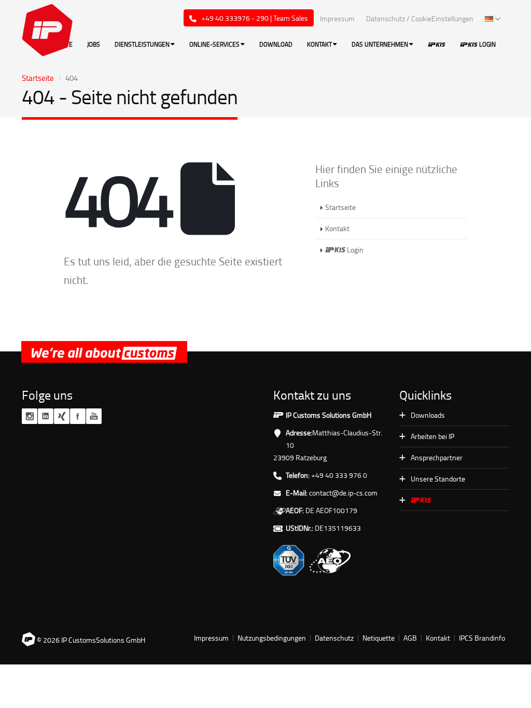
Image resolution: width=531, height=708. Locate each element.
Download (275, 44)
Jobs (93, 44)
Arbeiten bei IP (432, 436)
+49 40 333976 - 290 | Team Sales (254, 18)
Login (487, 44)
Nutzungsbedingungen (271, 638)
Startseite (38, 78)
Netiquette (378, 638)
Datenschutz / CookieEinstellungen (419, 18)
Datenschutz (334, 638)
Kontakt (319, 44)
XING (61, 416)
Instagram (29, 416)
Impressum (337, 18)
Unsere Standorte (438, 479)
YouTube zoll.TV (94, 416)
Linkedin (45, 416)
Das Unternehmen (380, 44)
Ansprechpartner (437, 457)
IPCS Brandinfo (482, 638)
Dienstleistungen (142, 44)
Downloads (428, 415)
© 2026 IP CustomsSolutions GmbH (90, 640)
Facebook (78, 416)
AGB (410, 638)
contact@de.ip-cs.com (343, 493)
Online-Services (214, 44)
